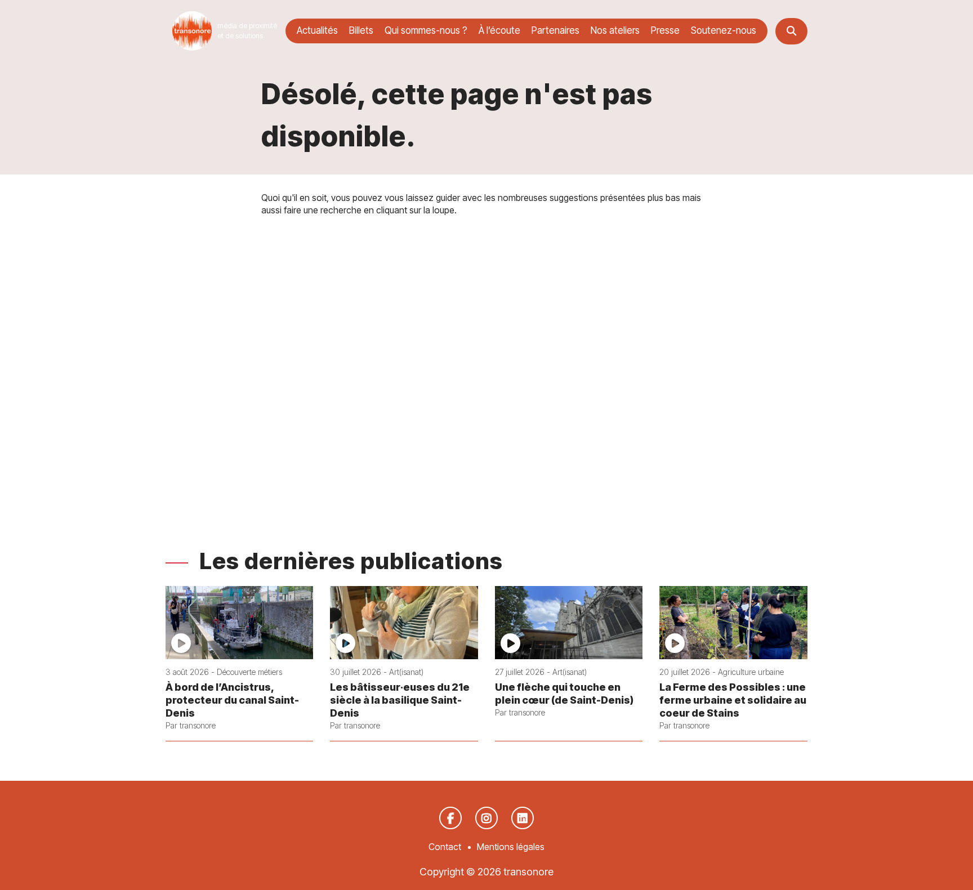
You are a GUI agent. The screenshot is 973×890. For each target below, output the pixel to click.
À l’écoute (499, 30)
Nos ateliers (615, 30)
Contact (445, 846)
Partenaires (555, 30)
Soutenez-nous (723, 30)
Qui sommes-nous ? (426, 30)
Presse (665, 30)
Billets (361, 30)
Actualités (317, 30)
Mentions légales (510, 846)
